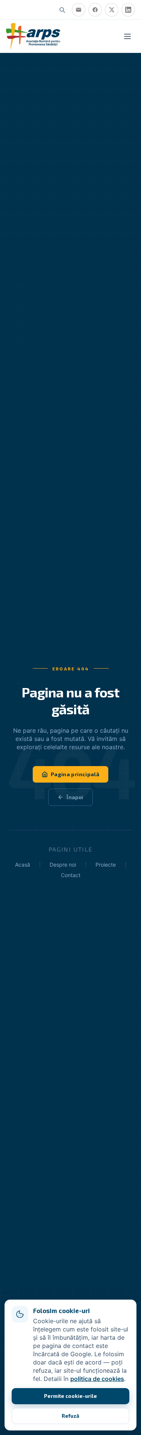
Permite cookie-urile (70, 1396)
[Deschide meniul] (127, 36)
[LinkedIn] (128, 10)
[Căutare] (62, 10)
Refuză (70, 1415)
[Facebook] (95, 10)
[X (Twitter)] (111, 10)
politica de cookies (97, 1378)
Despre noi (63, 864)
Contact (70, 875)
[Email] (78, 10)
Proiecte (106, 864)
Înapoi (75, 797)
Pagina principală (75, 774)
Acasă (22, 864)
